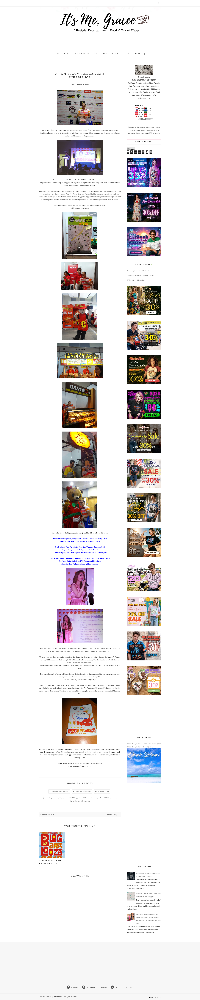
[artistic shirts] (144, 187)
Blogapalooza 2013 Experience (106, 798)
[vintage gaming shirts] (144, 660)
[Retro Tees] (144, 384)
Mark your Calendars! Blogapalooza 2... (51, 862)
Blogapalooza (53, 798)
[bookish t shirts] (144, 453)
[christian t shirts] (144, 487)
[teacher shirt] (144, 625)
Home (56, 54)
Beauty (114, 54)
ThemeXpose (58, 997)
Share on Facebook (60, 791)
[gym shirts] (144, 556)
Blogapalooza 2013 (66, 798)
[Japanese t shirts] (144, 522)
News (137, 54)
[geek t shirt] (144, 256)
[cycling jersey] (144, 349)
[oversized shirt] (144, 315)
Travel (66, 54)
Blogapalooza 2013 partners (80, 801)
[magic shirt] (144, 221)
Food (95, 54)
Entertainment (81, 54)
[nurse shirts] (144, 694)
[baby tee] (144, 591)
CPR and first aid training (136, 280)
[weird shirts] (144, 418)
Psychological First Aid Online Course (140, 271)
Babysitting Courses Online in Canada (140, 275)
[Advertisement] (144, 715)
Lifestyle (126, 54)
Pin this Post (103, 791)
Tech (104, 54)
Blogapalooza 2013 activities (83, 798)
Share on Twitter (83, 791)
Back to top (154, 997)
